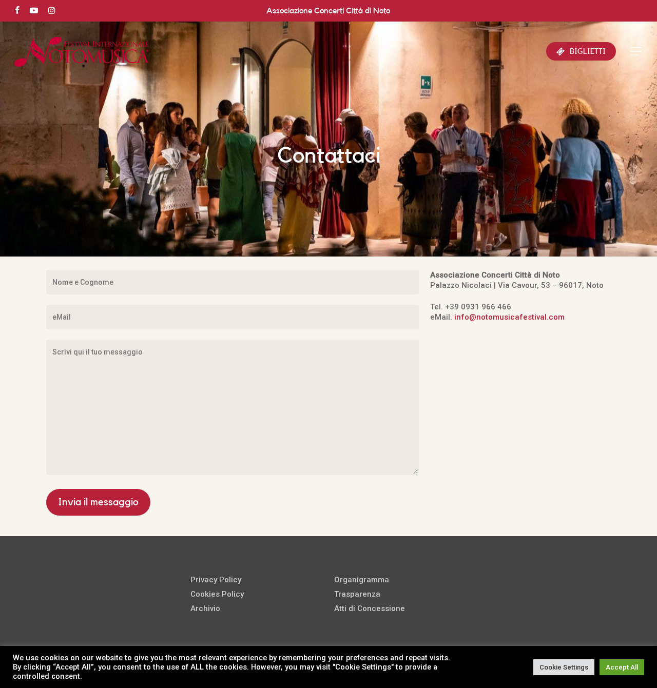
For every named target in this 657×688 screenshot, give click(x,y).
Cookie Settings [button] (563, 667)
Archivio (205, 608)
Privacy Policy (215, 579)
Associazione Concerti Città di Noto (328, 11)
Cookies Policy (217, 594)
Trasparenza (357, 594)
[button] (636, 51)
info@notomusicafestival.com (509, 317)
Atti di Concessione (369, 608)
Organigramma (361, 579)
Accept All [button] (622, 667)
